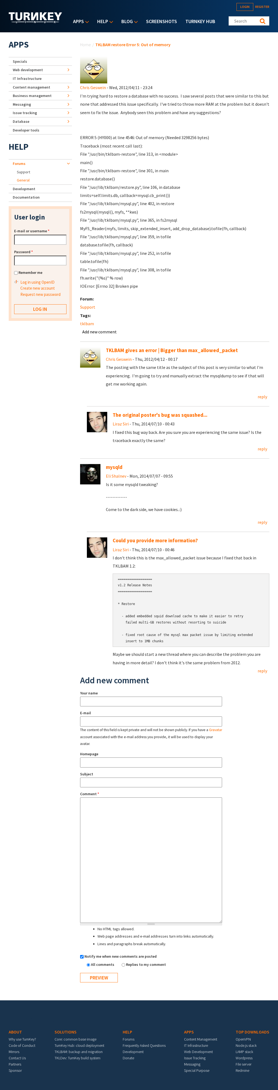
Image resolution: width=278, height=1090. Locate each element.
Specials (20, 61)
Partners (15, 1064)
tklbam (87, 323)
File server (243, 1064)
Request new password (40, 294)
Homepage (89, 754)
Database (21, 121)
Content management (31, 87)
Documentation (26, 197)
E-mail (85, 713)
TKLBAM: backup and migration (79, 1051)
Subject (86, 774)
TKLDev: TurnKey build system (77, 1057)
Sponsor (15, 1070)
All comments (103, 964)
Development (24, 188)
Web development (28, 69)
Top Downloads (252, 1032)
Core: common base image (75, 1039)
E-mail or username (31, 230)
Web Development (198, 1051)
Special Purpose (196, 1070)
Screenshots (161, 21)
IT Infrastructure (27, 78)
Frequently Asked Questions (144, 1045)
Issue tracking (25, 112)
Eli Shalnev (116, 476)
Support (87, 307)
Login (244, 7)
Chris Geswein (93, 87)
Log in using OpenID (37, 282)
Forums (19, 163)
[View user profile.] (93, 69)
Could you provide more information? (155, 540)
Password (23, 251)
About (15, 1032)
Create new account (37, 288)
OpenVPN (243, 1039)
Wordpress (244, 1057)
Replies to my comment (146, 964)
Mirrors (14, 1051)
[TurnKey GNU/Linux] (35, 21)
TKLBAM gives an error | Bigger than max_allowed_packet (172, 350)
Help (101, 22)
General (23, 180)
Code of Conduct (22, 1045)
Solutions (66, 1032)
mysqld (114, 467)
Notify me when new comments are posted (120, 956)
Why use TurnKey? (22, 1039)
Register (262, 7)
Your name (89, 693)
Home (85, 44)
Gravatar (215, 730)
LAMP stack (244, 1051)
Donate (128, 1057)
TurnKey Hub (200, 21)
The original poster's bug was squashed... (160, 415)
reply (262, 396)
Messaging (22, 104)
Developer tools (26, 130)
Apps (77, 22)
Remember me (30, 272)
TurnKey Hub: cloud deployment (79, 1045)
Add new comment (99, 331)
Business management (32, 95)
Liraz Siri (121, 424)
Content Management (200, 1039)
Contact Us (17, 1057)
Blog (126, 22)
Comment (89, 794)
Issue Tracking (195, 1057)
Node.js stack (246, 1045)
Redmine (242, 1070)
